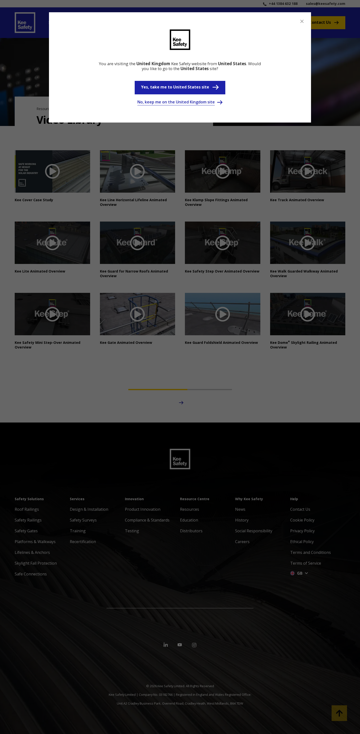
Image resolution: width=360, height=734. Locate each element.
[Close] (302, 21)
